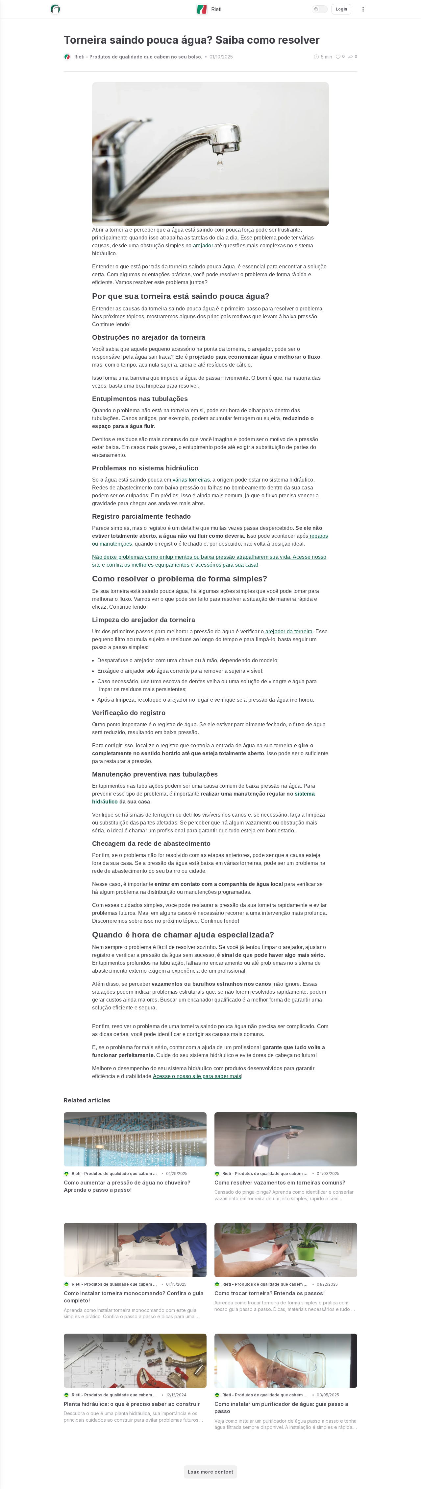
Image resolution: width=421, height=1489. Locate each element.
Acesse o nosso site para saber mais (197, 1076)
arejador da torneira (288, 631)
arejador (202, 245)
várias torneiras (190, 480)
